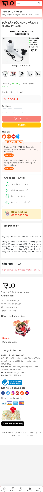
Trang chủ (6, 11)
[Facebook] (3, 393)
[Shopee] (22, 393)
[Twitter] (8, 393)
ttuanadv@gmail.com (16, 372)
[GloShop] (8, 3)
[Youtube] (17, 393)
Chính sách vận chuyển (11, 304)
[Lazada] (27, 393)
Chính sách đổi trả (9, 307)
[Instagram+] (13, 393)
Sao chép (9, 155)
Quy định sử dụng (8, 310)
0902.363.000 (19, 215)
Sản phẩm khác (11, 264)
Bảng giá (18, 11)
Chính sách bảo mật (10, 300)
